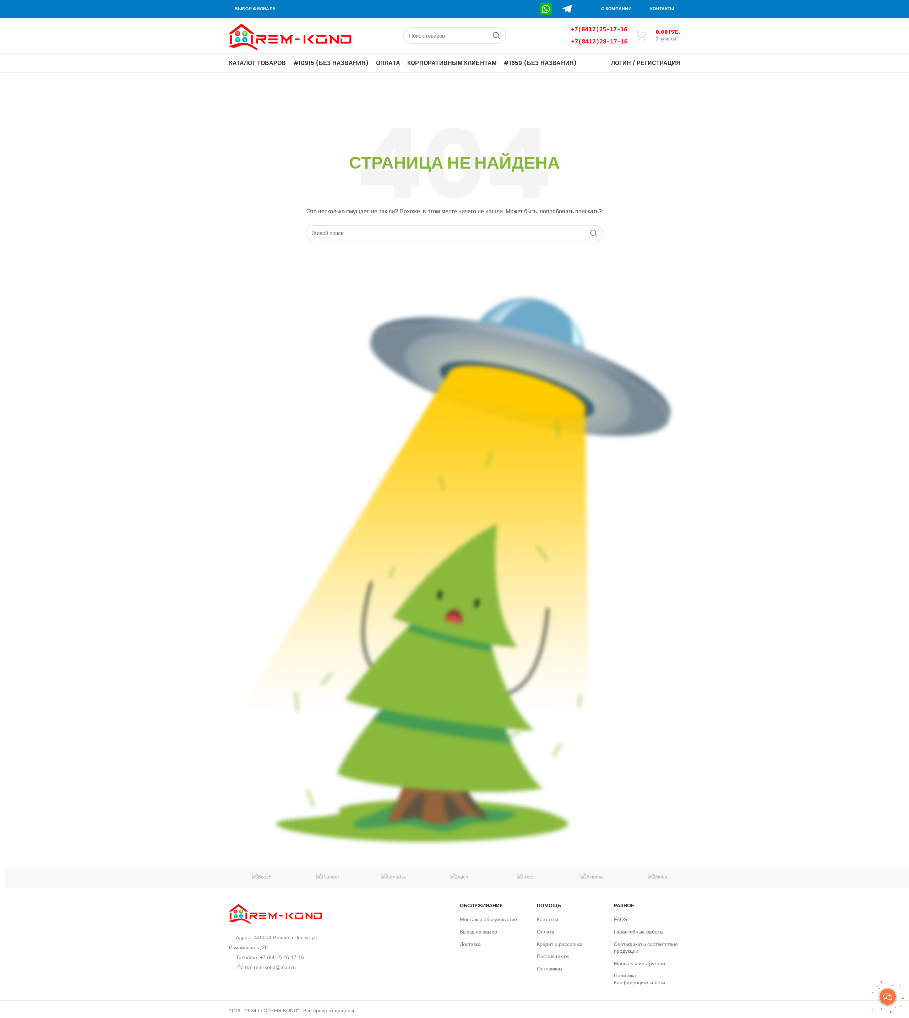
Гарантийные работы (638, 932)
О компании (616, 8)
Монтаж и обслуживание (488, 919)
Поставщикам (553, 956)
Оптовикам (549, 969)
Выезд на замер (478, 932)
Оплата (545, 932)
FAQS (620, 919)
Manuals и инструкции (639, 963)
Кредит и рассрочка (560, 944)
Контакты (662, 8)
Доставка (470, 944)
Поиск (496, 35)
